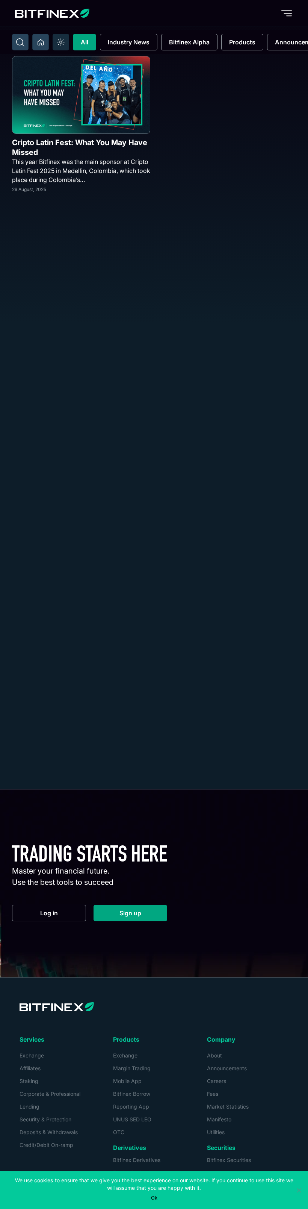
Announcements (227, 1068)
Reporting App (131, 1106)
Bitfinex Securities (229, 1160)
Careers (216, 1081)
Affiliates (30, 1068)
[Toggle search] (20, 42)
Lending (29, 1106)
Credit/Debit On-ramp (46, 1145)
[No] (298, 1190)
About (214, 1055)
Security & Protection (45, 1119)
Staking (29, 1081)
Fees (212, 1094)
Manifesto (219, 1119)
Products (242, 42)
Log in (63, 914)
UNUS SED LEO (132, 1119)
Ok (154, 1198)
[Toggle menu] (286, 13)
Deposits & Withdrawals (49, 1132)
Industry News (128, 42)
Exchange (32, 1055)
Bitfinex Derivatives (136, 1160)
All (84, 42)
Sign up (143, 914)
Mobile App (127, 1081)
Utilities (216, 1132)
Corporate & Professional (50, 1094)
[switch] (61, 42)
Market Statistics (228, 1106)
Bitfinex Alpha (189, 42)
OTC (118, 1132)
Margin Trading (132, 1068)
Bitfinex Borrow (131, 1094)
